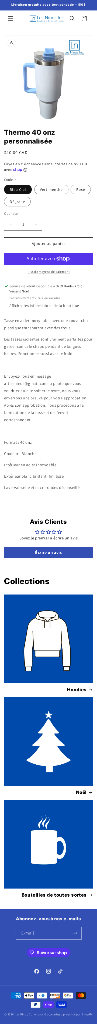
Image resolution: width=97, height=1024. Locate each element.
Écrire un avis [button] (48, 552)
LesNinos (22, 1014)
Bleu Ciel (18, 189)
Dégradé (17, 201)
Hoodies (77, 689)
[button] (11, 18)
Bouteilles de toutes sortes (54, 895)
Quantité (11, 213)
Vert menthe (51, 189)
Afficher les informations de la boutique (44, 305)
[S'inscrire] (75, 933)
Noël (81, 792)
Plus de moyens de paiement (48, 272)
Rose (80, 189)
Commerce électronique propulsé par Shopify (60, 1014)
